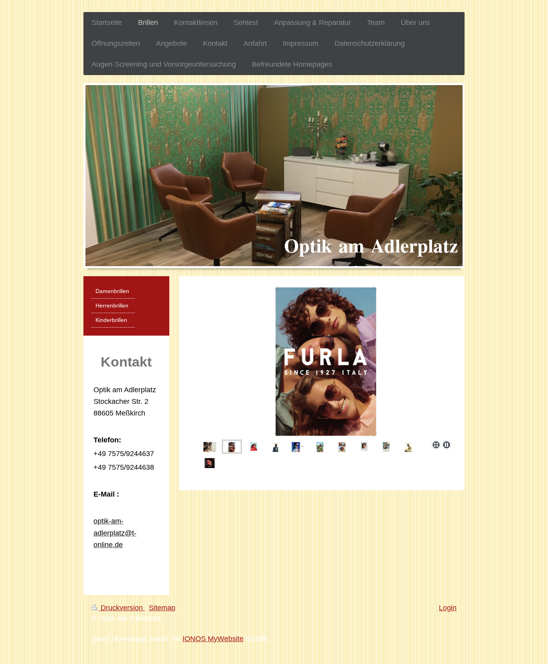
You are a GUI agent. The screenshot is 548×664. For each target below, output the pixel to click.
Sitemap (162, 608)
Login (448, 608)
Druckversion (122, 608)
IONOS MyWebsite (213, 639)
